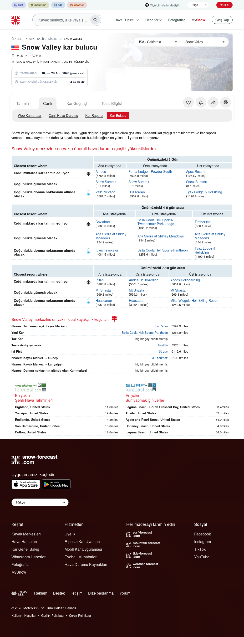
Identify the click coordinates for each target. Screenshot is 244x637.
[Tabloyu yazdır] (225, 102)
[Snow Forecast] (16, 20)
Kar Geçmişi (76, 103)
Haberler (151, 19)
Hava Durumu (125, 19)
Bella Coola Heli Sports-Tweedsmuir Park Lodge (155, 221)
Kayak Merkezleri (26, 534)
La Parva (161, 326)
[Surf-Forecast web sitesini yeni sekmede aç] (18, 5)
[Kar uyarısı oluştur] (201, 102)
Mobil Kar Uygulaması (83, 549)
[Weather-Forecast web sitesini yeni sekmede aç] (77, 5)
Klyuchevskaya (107, 250)
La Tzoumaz (159, 357)
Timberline (203, 221)
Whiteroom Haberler (28, 557)
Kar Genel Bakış (25, 549)
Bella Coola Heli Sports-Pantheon (162, 250)
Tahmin (22, 103)
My (198, 19)
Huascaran (136, 192)
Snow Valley (73, 39)
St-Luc (163, 351)
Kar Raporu (94, 115)
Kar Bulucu (118, 115)
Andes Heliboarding (143, 279)
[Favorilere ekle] (188, 102)
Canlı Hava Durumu (63, 115)
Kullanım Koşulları (23, 615)
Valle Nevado (105, 192)
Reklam (40, 593)
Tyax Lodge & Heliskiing (204, 192)
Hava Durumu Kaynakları (86, 564)
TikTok (200, 549)
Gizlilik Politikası (52, 615)
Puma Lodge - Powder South (150, 171)
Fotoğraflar (176, 19)
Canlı (47, 103)
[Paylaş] (213, 102)
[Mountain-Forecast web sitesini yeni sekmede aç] (38, 5)
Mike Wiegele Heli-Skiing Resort (194, 300)
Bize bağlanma (101, 593)
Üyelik (70, 534)
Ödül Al (224, 5)
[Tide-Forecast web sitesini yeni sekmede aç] (58, 5)
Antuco (101, 171)
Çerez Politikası (80, 615)
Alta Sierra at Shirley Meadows (111, 235)
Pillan (100, 279)
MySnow (18, 572)
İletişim (76, 593)
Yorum (124, 593)
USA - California (43, 39)
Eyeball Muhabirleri (81, 557)
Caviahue (103, 221)
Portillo (163, 345)
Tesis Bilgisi (112, 103)
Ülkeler (17, 39)
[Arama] (95, 20)
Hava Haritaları (24, 541)
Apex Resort (195, 171)
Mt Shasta (103, 290)
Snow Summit (106, 181)
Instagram (202, 541)
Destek (59, 593)
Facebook (202, 534)
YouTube (201, 557)
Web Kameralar (29, 115)
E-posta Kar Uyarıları (82, 541)
